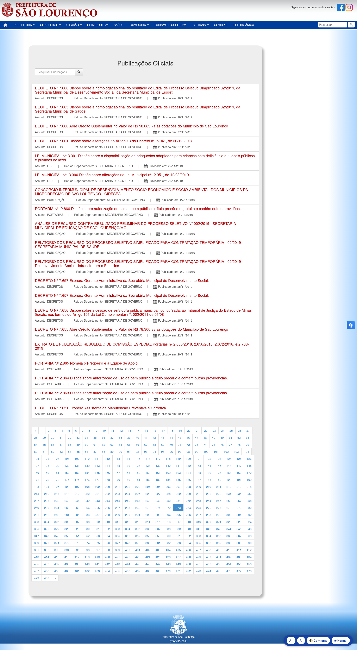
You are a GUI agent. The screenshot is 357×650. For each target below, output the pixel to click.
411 (239, 550)
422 (127, 557)
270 (147, 508)
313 (137, 522)
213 (239, 487)
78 (239, 444)
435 (36, 564)
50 (222, 437)
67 (146, 444)
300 (228, 515)
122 (208, 458)
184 (168, 480)
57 (61, 444)
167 (218, 473)
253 (198, 501)
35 (95, 437)
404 (168, 550)
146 (228, 465)
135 (117, 465)
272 (168, 508)
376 (107, 543)
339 (178, 529)
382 (168, 543)
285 (77, 515)
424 (147, 557)
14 (138, 430)
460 (66, 571)
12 (121, 430)
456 (249, 564)
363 (198, 536)
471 (178, 571)
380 (147, 543)
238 (46, 501)
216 (46, 494)
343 (218, 529)
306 (66, 522)
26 (239, 430)
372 (66, 543)
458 (46, 571)
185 (178, 480)
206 (168, 487)
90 (120, 451)
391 (36, 550)
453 (218, 564)
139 (158, 465)
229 (178, 494)
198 (87, 487)
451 (198, 564)
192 (249, 480)
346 (249, 529)
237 (36, 501)
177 (97, 480)
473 (198, 571)
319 (198, 522)
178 (107, 480)
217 (56, 494)
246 (127, 501)
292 (147, 515)
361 (178, 536)
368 (249, 536)
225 (137, 494)
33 (78, 437)
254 (208, 501)
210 (208, 487)
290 (127, 515)
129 (56, 465)
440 (87, 564)
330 (87, 529)
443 (117, 564)
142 (188, 465)
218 (66, 494)
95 (162, 451)
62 (103, 444)
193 (36, 487)
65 (129, 444)
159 (137, 473)
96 (171, 451)
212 (228, 487)
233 (218, 494)
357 (137, 536)
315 (158, 522)
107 (56, 458)
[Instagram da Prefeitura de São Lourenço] (349, 7)
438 (66, 564)
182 (147, 480)
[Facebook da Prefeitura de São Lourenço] (341, 7)
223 (117, 494)
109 (77, 458)
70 (171, 444)
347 (36, 536)
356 (127, 536)
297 (198, 515)
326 (46, 529)
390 (249, 543)
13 (129, 430)
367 (239, 536)
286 (87, 515)
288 (107, 515)
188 (208, 480)
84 (69, 451)
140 (168, 465)
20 (188, 430)
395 (77, 550)
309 (97, 522)
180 (127, 480)
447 (158, 564)
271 (158, 508)
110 (87, 458)
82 (52, 451)
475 (218, 571)
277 (218, 508)
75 (213, 444)
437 (56, 564)
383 (178, 543)
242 (87, 501)
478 (249, 571)
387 (218, 543)
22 (205, 430)
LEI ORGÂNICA (243, 25)
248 (147, 501)
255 (218, 501)
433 (239, 557)
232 (208, 494)
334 (127, 529)
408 (208, 550)
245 (117, 501)
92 (137, 451)
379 (137, 543)
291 (137, 515)
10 (104, 430)
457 (36, 571)
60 (86, 444)
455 (239, 564)
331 (97, 529)
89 (112, 451)
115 (137, 458)
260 (46, 508)
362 (188, 536)
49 (213, 437)
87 (95, 451)
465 (117, 571)
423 (137, 557)
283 (56, 515)
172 (46, 480)
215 (36, 494)
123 (218, 458)
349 (56, 536)
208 (188, 487)
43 (162, 437)
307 (77, 522)
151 (56, 473)
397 (97, 550)
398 (107, 550)
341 (198, 529)
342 (208, 529)
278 (228, 508)
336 (147, 529)
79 (247, 444)
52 (239, 437)
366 (228, 536)
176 (87, 480)
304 (46, 522)
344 (228, 529)
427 (178, 557)
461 (77, 571)
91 (129, 451)
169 (239, 473)
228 (168, 494)
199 (97, 487)
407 (198, 550)
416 (66, 557)
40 (137, 437)
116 (147, 458)
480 (46, 578)
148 (249, 465)
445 (137, 564)
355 (117, 536)
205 (158, 487)
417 (77, 557)
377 (117, 543)
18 (172, 430)
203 (137, 487)
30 (52, 437)
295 (178, 515)
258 (249, 501)
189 (218, 480)
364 (208, 536)
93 (146, 451)
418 (87, 557)
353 (97, 536)
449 (178, 564)
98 (188, 451)
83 (61, 451)
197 (77, 487)
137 (137, 465)
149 (36, 473)
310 (107, 522)
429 (198, 557)
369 (36, 543)
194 (46, 487)
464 (107, 571)
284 (66, 515)
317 (178, 522)
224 (127, 494)
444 (127, 564)
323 (239, 522)
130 (66, 465)
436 (46, 564)
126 (249, 458)
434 (249, 557)
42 (154, 437)
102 (226, 451)
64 (120, 444)
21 (197, 430)
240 (66, 501)
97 (179, 451)
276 (208, 508)
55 (44, 444)
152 (66, 473)
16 (155, 430)
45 (179, 437)
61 (95, 444)
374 (87, 543)
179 (117, 480)
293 (158, 515)
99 (196, 451)
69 (162, 444)
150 (46, 473)
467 (137, 571)
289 (117, 515)
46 (188, 437)
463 (97, 571)
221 (97, 494)
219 (77, 494)
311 (117, 522)
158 (127, 473)
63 (112, 444)
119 (178, 458)
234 (228, 494)
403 (158, 550)
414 (46, 557)
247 (137, 501)
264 (87, 508)
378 (127, 543)
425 (158, 557)
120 (188, 458)
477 (239, 571)
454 (228, 564)
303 (36, 522)
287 (97, 515)
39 (129, 437)
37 (112, 437)
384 (188, 543)
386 (208, 543)
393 (56, 550)
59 (78, 444)
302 (249, 515)
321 (218, 522)
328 (66, 529)
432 (228, 557)
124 (228, 458)
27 (248, 430)
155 (97, 473)
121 (198, 458)
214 (249, 487)
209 (198, 487)
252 (188, 501)
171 (36, 480)
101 (216, 451)
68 (154, 444)
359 (158, 536)
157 (117, 473)
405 (178, 550)
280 (249, 508)
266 (107, 508)
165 (198, 473)
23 (214, 430)
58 (69, 444)
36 (103, 437)
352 (87, 536)
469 (158, 571)
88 (103, 451)
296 (188, 515)
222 (107, 494)
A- (301, 640)
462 (87, 571)
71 (179, 444)
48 (205, 437)
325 (36, 529)
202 (127, 487)
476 (228, 571)
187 (198, 480)
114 (127, 458)
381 (158, 543)
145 (218, 465)
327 (56, 529)
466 (127, 571)
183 (158, 480)
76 (222, 444)
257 (239, 501)
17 (163, 430)
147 (239, 465)
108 (66, 458)
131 (77, 465)
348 (46, 536)
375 (97, 543)
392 (46, 550)
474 (208, 571)
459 (56, 571)
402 (147, 550)
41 (146, 437)
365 (218, 536)
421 (117, 557)
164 (188, 473)
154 (87, 473)
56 (52, 444)
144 (208, 465)
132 (87, 465)
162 (168, 473)
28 (35, 437)
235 (239, 494)
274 (188, 508)
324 (249, 522)
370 (46, 543)
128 (46, 465)
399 (117, 550)
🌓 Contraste (318, 640)
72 (188, 444)
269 (137, 508)
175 (77, 480)
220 (87, 494)
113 (117, 458)
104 (246, 451)
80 (35, 451)
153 (77, 473)
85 (78, 451)
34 (86, 437)
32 (69, 437)
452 (208, 564)
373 (77, 543)
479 (36, 578)
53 (247, 437)
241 (77, 501)
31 (61, 437)
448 (168, 564)
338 (168, 529)
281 (36, 515)
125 (239, 458)
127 (36, 465)
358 (147, 536)
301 (239, 515)
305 (56, 522)
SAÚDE (119, 25)
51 (230, 437)
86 (86, 451)
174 (66, 480)
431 (218, 557)
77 (230, 444)
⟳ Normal (340, 640)
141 (178, 465)
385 (198, 543)
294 (168, 515)
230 (188, 494)
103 (236, 451)
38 (120, 437)
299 (218, 515)
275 (198, 508)
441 (97, 564)
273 (178, 508)
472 (188, 571)
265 (97, 508)
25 (231, 430)
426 (168, 557)
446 (147, 564)
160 (147, 473)
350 (66, 536)
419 (97, 557)
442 (107, 564)
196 (66, 487)
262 (66, 508)
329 (77, 529)
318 (188, 522)
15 (146, 430)
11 (112, 430)
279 (239, 508)
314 (147, 522)
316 (168, 522)
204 (147, 487)
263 (77, 508)
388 (228, 543)
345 (239, 529)
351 (77, 536)
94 (154, 451)
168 (228, 473)
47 (196, 437)
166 (208, 473)
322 (228, 522)
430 (208, 557)
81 (44, 451)
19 (180, 430)
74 (205, 444)
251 (178, 501)
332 (107, 529)
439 (77, 564)
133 (97, 465)
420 (107, 557)
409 (218, 550)
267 (117, 508)
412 (249, 550)
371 (56, 543)
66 (137, 444)
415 (56, 557)
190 (228, 480)
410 (228, 550)
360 (168, 536)
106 (46, 458)
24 (222, 430)
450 (188, 564)
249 (158, 501)
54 (35, 444)
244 (107, 501)
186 (188, 480)
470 (168, 571)
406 (188, 550)
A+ (291, 640)
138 (147, 465)
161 (158, 473)
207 (178, 487)
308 (87, 522)
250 (168, 501)
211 (218, 487)
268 (127, 508)
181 (137, 480)
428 (188, 557)
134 (107, 465)
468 (147, 571)
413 (36, 557)
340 (188, 529)
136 (127, 465)
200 (107, 487)
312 (127, 522)
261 (56, 508)
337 (158, 529)
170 (249, 473)
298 (208, 515)
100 (205, 451)
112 (107, 458)
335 (137, 529)
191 (239, 480)
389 (239, 543)
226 (147, 494)
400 (127, 550)
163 (178, 473)
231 (198, 494)
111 (97, 458)
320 (208, 522)
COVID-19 (220, 25)
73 (196, 444)
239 (56, 501)
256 (228, 501)
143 (198, 465)
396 (87, 550)
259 (36, 508)
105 (36, 458)
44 (171, 437)
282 (46, 515)
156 (107, 473)
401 (137, 550)
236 (249, 494)
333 (117, 529)
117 (158, 458)
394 (66, 550)
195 (56, 487)
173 (56, 480)
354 (107, 536)
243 (97, 501)
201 (117, 487)
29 (44, 437)
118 (168, 458)
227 (158, 494)
